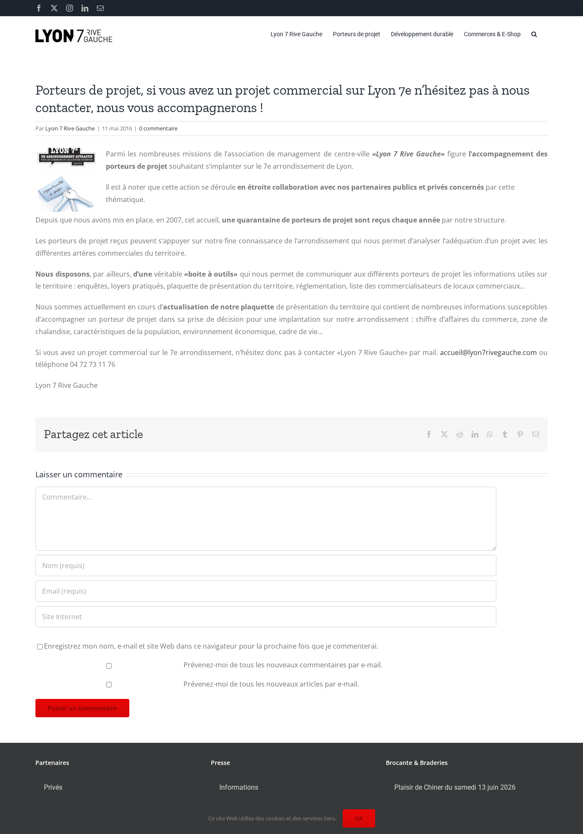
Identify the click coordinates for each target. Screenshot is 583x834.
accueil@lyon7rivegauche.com (488, 352)
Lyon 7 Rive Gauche (70, 128)
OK (359, 818)
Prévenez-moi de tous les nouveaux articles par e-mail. (271, 684)
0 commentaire (158, 128)
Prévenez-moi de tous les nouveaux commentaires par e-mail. (283, 665)
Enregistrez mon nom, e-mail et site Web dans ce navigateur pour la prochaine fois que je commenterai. (211, 646)
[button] (534, 34)
